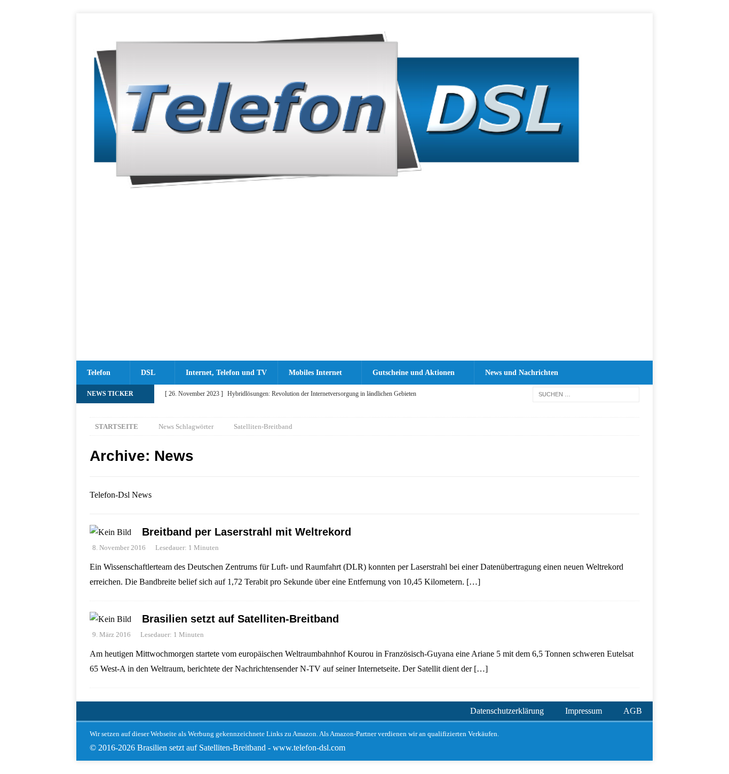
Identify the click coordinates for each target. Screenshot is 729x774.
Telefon (98, 373)
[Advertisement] (364, 280)
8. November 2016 (119, 548)
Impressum (583, 710)
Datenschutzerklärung (507, 710)
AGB (632, 710)
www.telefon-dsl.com (309, 747)
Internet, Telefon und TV (226, 373)
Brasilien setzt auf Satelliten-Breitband (240, 619)
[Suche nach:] (586, 393)
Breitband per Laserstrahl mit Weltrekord (246, 532)
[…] (473, 581)
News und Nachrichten (521, 373)
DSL (148, 373)
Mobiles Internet (315, 373)
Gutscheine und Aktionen (414, 373)
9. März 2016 (111, 635)
